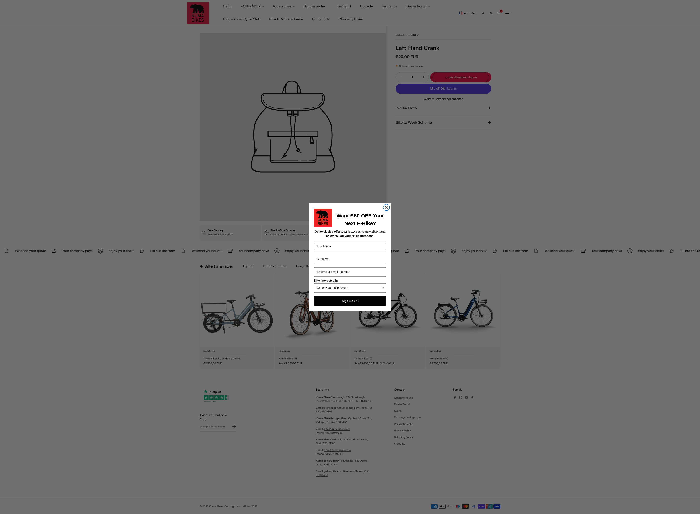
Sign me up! (350, 301)
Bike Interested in (326, 280)
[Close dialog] (386, 207)
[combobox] (349, 288)
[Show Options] (383, 288)
